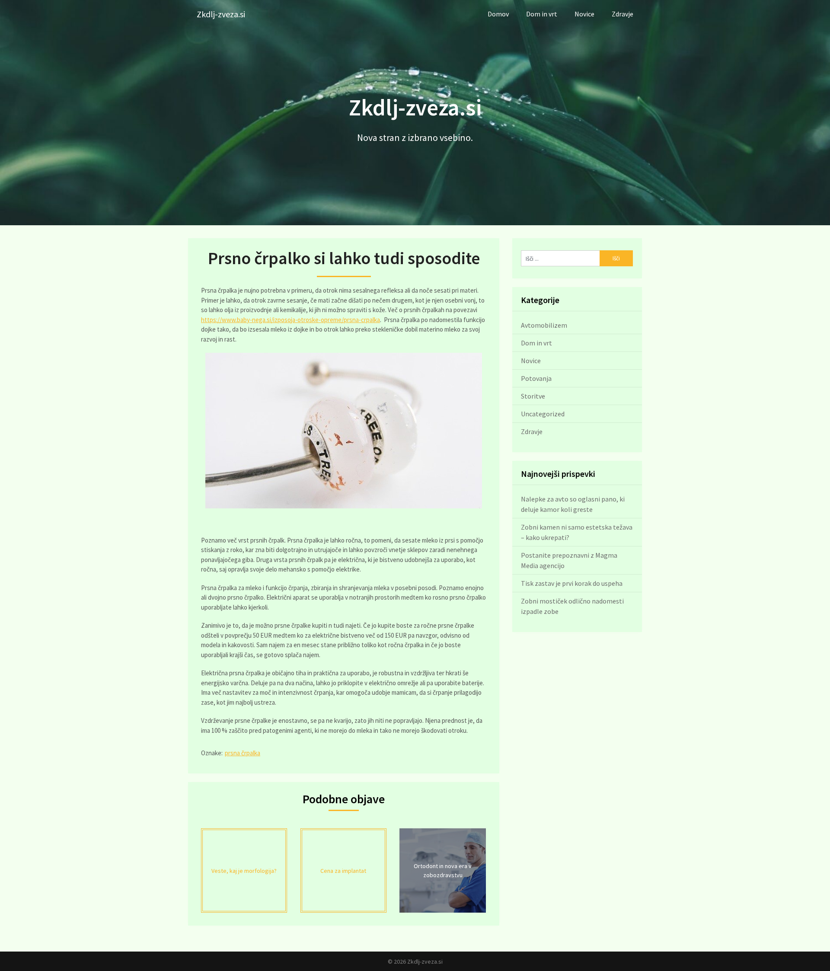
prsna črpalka (242, 753)
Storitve (533, 396)
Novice (584, 14)
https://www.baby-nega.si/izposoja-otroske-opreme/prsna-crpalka (290, 320)
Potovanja (536, 378)
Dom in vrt (541, 14)
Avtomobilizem (544, 325)
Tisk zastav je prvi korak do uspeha (571, 583)
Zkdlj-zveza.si (221, 14)
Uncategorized (543, 413)
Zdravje (622, 14)
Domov (498, 14)
